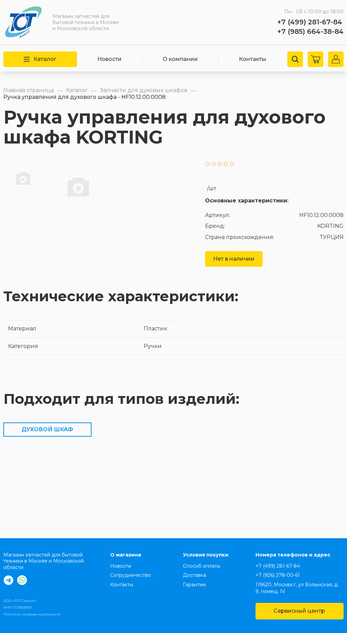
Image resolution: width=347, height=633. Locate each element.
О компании (180, 59)
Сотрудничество (130, 575)
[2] (213, 164)
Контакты (252, 59)
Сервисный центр (299, 611)
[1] (207, 164)
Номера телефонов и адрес (293, 555)
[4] (225, 164)
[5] (231, 164)
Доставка (194, 575)
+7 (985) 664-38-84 (310, 31)
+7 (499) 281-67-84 (309, 22)
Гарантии (194, 585)
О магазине (125, 555)
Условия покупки (205, 555)
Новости (109, 59)
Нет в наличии (233, 259)
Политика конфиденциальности (31, 614)
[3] (219, 164)
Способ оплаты (201, 566)
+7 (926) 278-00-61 (278, 575)
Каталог (45, 59)
